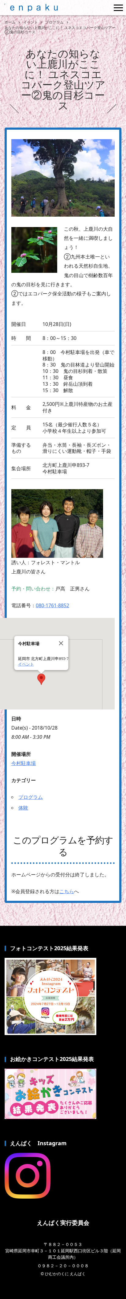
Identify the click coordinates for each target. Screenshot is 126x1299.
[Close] (61, 643)
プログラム (30, 797)
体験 (23, 807)
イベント (26, 664)
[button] (41, 679)
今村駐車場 (23, 763)
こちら (66, 891)
